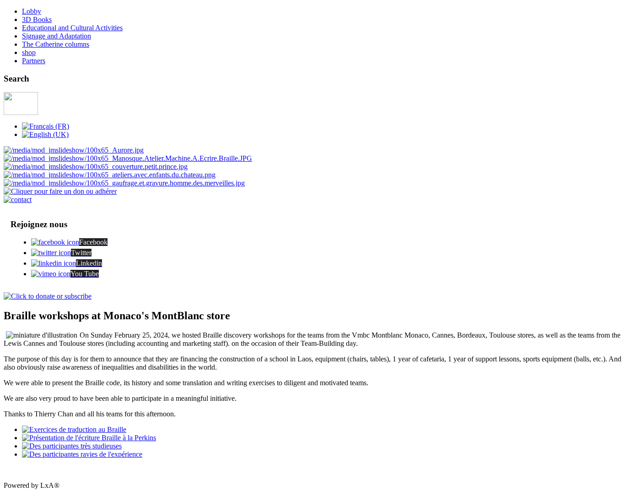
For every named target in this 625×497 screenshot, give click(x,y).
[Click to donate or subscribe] (48, 296)
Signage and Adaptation (56, 36)
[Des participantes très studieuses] (72, 446)
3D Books (37, 19)
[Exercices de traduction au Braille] (74, 429)
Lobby (31, 11)
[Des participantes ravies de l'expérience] (82, 454)
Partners (33, 61)
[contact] (18, 199)
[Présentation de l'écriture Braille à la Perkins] (89, 438)
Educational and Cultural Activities (72, 28)
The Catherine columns (55, 44)
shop (29, 52)
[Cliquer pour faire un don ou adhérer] (60, 191)
